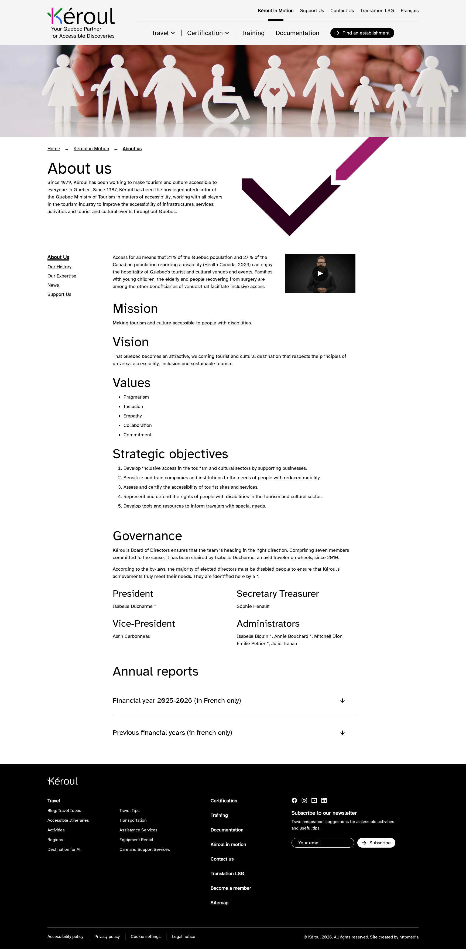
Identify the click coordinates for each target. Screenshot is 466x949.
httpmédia (409, 937)
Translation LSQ (377, 10)
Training (219, 815)
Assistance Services (138, 830)
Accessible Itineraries (68, 820)
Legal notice (183, 936)
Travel (53, 801)
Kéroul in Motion (276, 10)
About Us (58, 257)
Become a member (231, 888)
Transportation (133, 820)
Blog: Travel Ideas (64, 810)
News (53, 285)
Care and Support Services (144, 849)
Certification (224, 801)
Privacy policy (107, 936)
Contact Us (342, 10)
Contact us (222, 859)
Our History (59, 267)
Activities (56, 830)
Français (410, 10)
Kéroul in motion (228, 844)
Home (53, 149)
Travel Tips (129, 810)
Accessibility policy (65, 936)
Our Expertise (61, 276)
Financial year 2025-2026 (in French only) (177, 700)
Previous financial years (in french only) (172, 732)
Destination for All (64, 849)
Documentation (227, 830)
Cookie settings (146, 936)
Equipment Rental (136, 839)
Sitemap (219, 903)
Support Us (312, 10)
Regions (55, 839)
